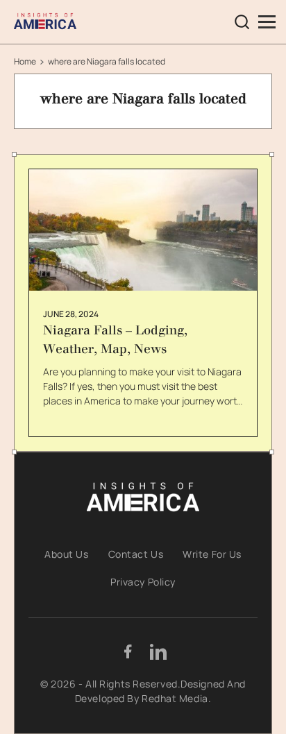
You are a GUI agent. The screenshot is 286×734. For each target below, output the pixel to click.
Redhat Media (175, 698)
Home (25, 61)
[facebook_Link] (127, 651)
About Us (66, 554)
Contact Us (136, 554)
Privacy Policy (143, 581)
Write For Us (212, 554)
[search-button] (242, 22)
